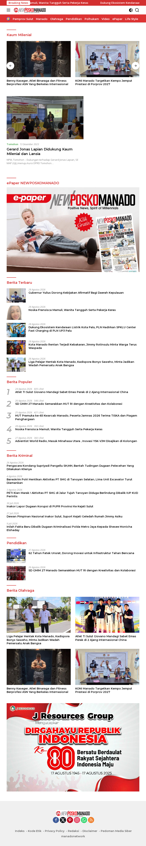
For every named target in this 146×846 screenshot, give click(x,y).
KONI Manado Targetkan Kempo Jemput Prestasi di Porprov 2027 (103, 82)
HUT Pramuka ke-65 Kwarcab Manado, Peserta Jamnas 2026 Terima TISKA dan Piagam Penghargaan (76, 417)
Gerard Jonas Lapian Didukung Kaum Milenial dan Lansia (40, 151)
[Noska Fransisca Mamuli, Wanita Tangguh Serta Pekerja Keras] (16, 313)
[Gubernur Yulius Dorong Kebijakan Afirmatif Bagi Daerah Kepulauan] (16, 295)
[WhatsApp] (84, 820)
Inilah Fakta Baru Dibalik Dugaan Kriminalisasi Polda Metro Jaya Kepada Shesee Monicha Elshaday (69, 528)
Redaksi (73, 831)
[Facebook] (56, 820)
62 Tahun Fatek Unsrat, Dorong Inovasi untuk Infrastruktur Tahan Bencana (81, 553)
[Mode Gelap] (131, 10)
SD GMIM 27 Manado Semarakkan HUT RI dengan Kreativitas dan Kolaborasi (68, 404)
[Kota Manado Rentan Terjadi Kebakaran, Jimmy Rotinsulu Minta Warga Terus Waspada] (16, 347)
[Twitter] (63, 820)
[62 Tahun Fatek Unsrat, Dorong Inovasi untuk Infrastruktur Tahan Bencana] (16, 556)
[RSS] (91, 820)
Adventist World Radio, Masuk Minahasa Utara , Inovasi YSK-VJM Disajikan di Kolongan (76, 441)
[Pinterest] (70, 820)
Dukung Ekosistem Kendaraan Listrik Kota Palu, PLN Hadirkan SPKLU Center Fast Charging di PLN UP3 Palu (82, 329)
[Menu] (9, 10)
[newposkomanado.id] (29, 10)
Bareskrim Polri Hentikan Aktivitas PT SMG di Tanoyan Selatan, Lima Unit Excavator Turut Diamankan (69, 481)
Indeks (20, 831)
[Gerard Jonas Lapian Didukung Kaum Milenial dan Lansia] (45, 117)
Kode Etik (34, 831)
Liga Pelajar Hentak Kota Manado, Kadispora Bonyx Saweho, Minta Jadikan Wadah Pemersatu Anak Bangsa (81, 363)
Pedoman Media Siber (116, 831)
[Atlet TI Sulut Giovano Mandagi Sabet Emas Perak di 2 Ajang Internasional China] (107, 615)
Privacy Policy (54, 831)
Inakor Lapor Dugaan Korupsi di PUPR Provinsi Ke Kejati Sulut (50, 506)
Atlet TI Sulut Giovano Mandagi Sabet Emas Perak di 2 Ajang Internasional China (71, 392)
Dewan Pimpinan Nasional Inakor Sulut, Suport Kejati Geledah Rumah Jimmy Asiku (64, 516)
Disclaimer (90, 831)
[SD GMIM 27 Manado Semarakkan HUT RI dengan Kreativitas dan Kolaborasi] (16, 573)
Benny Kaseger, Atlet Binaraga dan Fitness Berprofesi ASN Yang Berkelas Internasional (37, 82)
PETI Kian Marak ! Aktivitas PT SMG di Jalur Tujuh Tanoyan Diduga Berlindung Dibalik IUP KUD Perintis (72, 494)
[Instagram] (77, 820)
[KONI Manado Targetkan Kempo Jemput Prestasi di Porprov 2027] (107, 59)
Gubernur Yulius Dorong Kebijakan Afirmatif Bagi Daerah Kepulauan (76, 292)
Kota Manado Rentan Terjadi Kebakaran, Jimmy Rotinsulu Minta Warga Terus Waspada (83, 346)
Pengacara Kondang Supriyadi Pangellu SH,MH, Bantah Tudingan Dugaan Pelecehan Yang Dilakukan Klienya (70, 467)
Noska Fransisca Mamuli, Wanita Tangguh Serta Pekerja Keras (72, 310)
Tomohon (12, 144)
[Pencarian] (137, 10)
